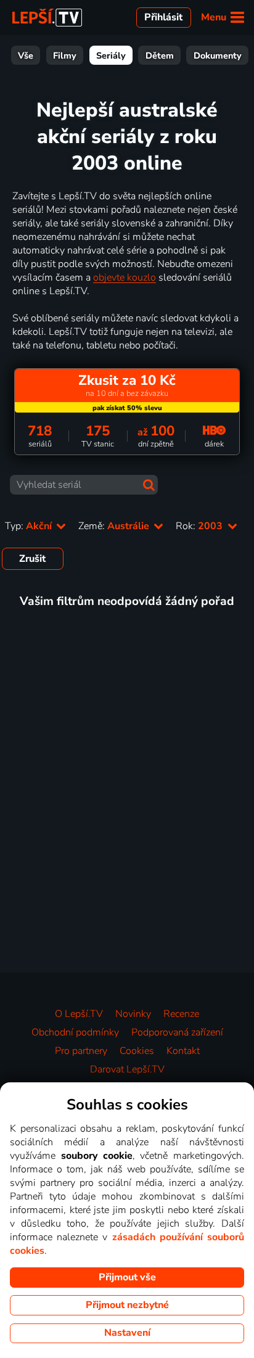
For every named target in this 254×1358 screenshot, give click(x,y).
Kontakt (183, 1051)
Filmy (64, 55)
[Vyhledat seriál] (148, 485)
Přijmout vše (127, 1277)
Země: (115, 526)
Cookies (137, 1051)
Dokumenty (218, 55)
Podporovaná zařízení (177, 1032)
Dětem (159, 55)
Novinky (133, 1014)
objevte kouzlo (124, 277)
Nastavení (127, 1332)
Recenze (181, 1014)
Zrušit (32, 559)
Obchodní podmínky (75, 1032)
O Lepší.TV (79, 1014)
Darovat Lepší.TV (127, 1069)
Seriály (111, 55)
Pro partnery (81, 1051)
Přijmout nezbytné (127, 1305)
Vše (25, 55)
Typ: (29, 526)
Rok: (200, 526)
